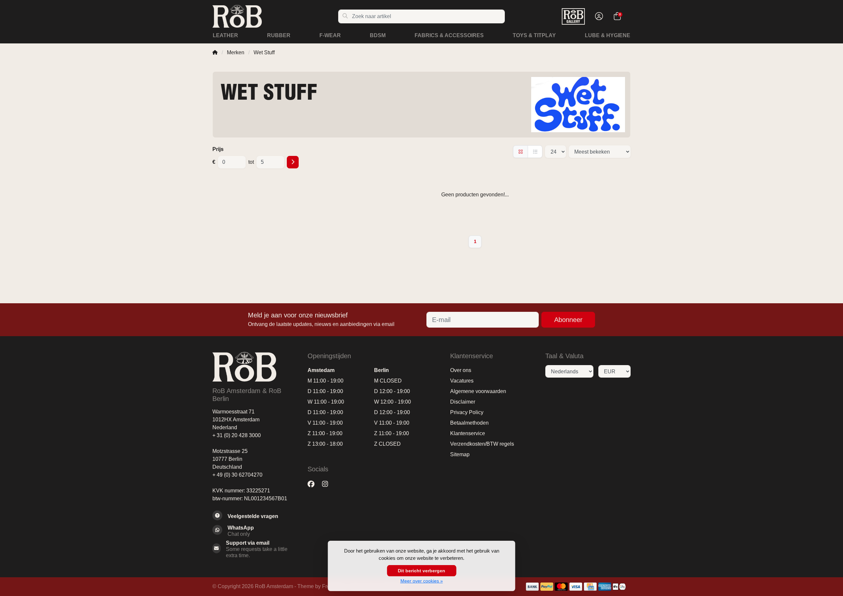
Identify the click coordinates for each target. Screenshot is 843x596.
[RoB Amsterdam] (275, 16)
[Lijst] (535, 151)
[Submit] (293, 162)
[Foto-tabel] (520, 151)
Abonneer (568, 319)
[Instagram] (327, 484)
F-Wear (330, 35)
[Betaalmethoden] (532, 587)
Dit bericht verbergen (421, 570)
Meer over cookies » (421, 581)
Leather (225, 35)
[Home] (215, 52)
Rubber (278, 35)
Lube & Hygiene (607, 35)
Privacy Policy (466, 412)
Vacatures (462, 381)
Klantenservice (467, 433)
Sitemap (460, 454)
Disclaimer (462, 402)
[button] (598, 16)
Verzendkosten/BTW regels (482, 444)
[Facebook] (314, 484)
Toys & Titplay (534, 35)
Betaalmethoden (469, 423)
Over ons (460, 370)
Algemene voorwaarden (478, 391)
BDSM (378, 35)
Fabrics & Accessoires (449, 35)
